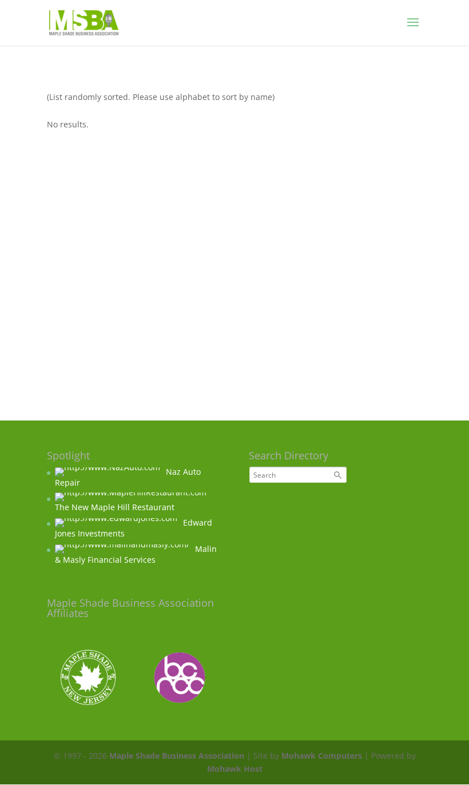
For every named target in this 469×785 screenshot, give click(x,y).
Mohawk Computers (321, 755)
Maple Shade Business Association (176, 755)
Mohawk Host (235, 768)
